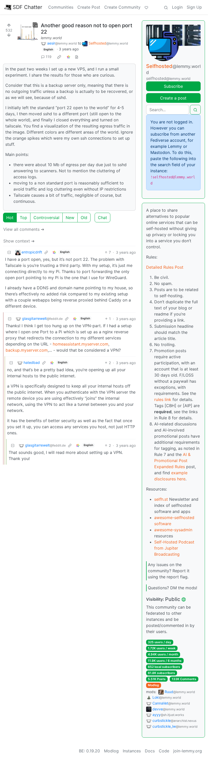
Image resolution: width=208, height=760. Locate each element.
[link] (59, 57)
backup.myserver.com (27, 350)
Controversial (46, 217)
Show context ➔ (18, 240)
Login (177, 7)
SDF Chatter (27, 7)
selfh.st (161, 499)
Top (23, 217)
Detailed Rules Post (164, 267)
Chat (102, 217)
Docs (150, 750)
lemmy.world (51, 38)
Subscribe (173, 86)
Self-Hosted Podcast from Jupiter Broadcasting (174, 548)
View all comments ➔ (23, 229)
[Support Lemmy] (146, 7)
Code (164, 750)
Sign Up (194, 7)
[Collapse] (9, 252)
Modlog (153, 685)
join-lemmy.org (187, 750)
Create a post (173, 98)
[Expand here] (28, 32)
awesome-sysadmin (173, 529)
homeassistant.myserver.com (80, 344)
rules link (162, 399)
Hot (9, 217)
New (70, 217)
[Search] (166, 7)
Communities (60, 7)
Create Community (122, 7)
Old (84, 217)
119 (48, 56)
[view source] (77, 57)
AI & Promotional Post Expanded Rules (172, 460)
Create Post (88, 7)
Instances (132, 750)
